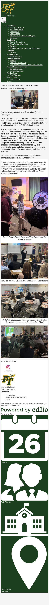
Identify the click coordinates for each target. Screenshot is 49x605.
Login (7, 399)
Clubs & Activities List (18, 63)
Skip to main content (8, 2)
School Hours (15, 34)
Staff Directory (15, 75)
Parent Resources (16, 69)
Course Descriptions (17, 42)
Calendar (13, 52)
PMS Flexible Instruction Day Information (25, 48)
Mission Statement (16, 30)
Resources (13, 46)
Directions (13, 38)
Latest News (5, 85)
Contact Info (14, 32)
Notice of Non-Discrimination (16, 397)
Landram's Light (16, 56)
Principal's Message (17, 28)
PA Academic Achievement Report (22, 36)
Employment (10, 395)
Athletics (13, 61)
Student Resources (16, 71)
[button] (11, 25)
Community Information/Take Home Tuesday (26, 65)
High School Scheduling (19, 44)
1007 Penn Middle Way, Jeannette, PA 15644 (17, 403)
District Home (15, 79)
